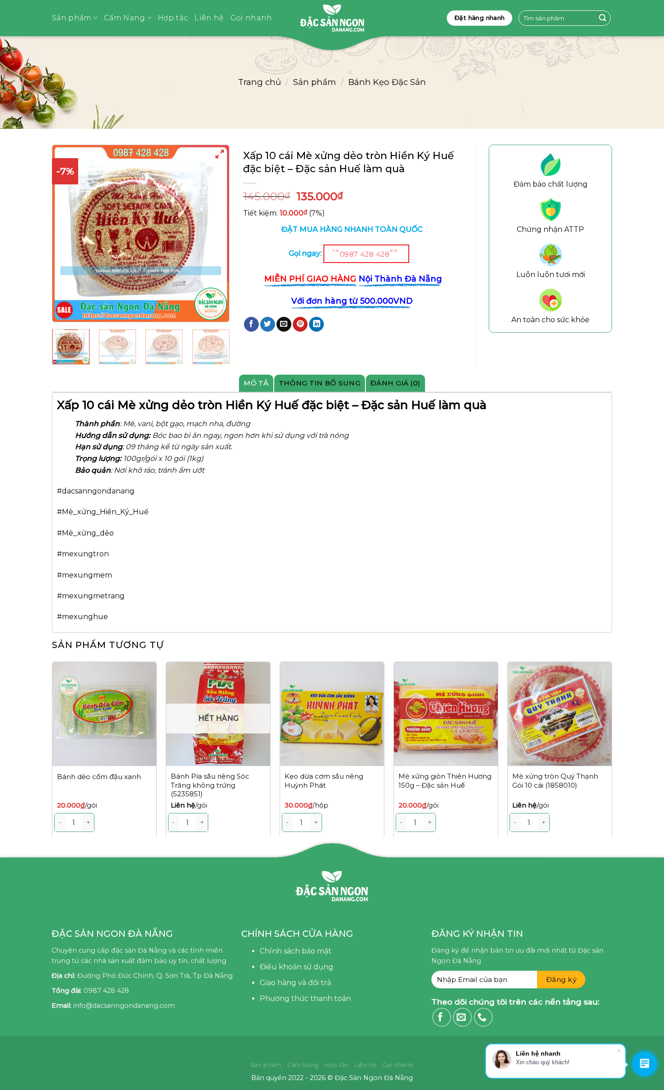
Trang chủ (259, 82)
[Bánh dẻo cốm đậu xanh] (104, 714)
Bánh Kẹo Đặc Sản (387, 82)
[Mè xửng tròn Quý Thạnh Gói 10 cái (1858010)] (560, 714)
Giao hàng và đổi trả (295, 982)
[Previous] (67, 233)
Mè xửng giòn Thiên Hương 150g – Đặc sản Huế (444, 780)
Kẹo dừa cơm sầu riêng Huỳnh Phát (324, 780)
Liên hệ (209, 18)
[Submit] (602, 18)
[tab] (256, 383)
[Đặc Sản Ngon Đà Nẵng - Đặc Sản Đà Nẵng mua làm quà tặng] (332, 18)
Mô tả (256, 383)
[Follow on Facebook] (441, 1017)
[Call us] (483, 1017)
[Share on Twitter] (267, 324)
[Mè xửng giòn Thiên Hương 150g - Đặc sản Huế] (446, 714)
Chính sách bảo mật (296, 951)
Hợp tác (173, 18)
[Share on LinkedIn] (316, 324)
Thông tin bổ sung (319, 383)
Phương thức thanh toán (305, 998)
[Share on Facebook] (251, 324)
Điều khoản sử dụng (296, 967)
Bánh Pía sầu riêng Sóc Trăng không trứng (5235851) (210, 785)
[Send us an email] (462, 1017)
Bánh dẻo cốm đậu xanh (99, 776)
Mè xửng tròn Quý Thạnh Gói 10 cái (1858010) (555, 780)
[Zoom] (220, 155)
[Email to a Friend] (283, 324)
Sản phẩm (72, 18)
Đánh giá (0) (395, 383)
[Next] (611, 754)
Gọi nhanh (251, 18)
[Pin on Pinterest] (300, 324)
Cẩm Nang (124, 18)
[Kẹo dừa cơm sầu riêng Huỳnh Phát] (332, 714)
